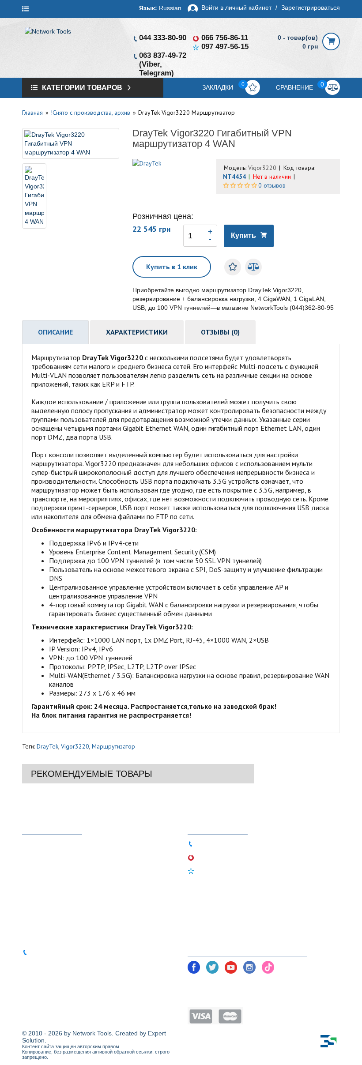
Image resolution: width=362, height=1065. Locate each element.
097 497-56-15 (225, 46)
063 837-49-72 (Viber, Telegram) (77, 952)
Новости (42, 883)
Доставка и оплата (58, 856)
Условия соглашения (219, 997)
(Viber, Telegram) (156, 68)
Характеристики (137, 331)
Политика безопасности (224, 984)
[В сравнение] (253, 267)
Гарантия (43, 869)
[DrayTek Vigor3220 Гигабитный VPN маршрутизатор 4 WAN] (70, 143)
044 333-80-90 (162, 38)
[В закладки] (232, 267)
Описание (55, 331)
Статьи (40, 896)
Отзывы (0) (220, 331)
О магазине (47, 843)
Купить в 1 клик (171, 266)
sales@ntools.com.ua (62, 965)
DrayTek (47, 746)
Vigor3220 (75, 746)
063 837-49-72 (162, 55)
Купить (243, 235)
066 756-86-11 (224, 38)
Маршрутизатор (113, 746)
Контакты (44, 909)
